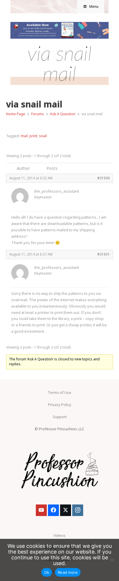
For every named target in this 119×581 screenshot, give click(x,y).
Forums (37, 113)
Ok (46, 572)
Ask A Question (62, 113)
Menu (93, 6)
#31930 (103, 178)
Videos (59, 535)
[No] (112, 560)
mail (24, 135)
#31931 (103, 254)
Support (60, 416)
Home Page (15, 113)
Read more (68, 572)
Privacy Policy (59, 404)
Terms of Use (59, 392)
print (33, 135)
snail (43, 135)
